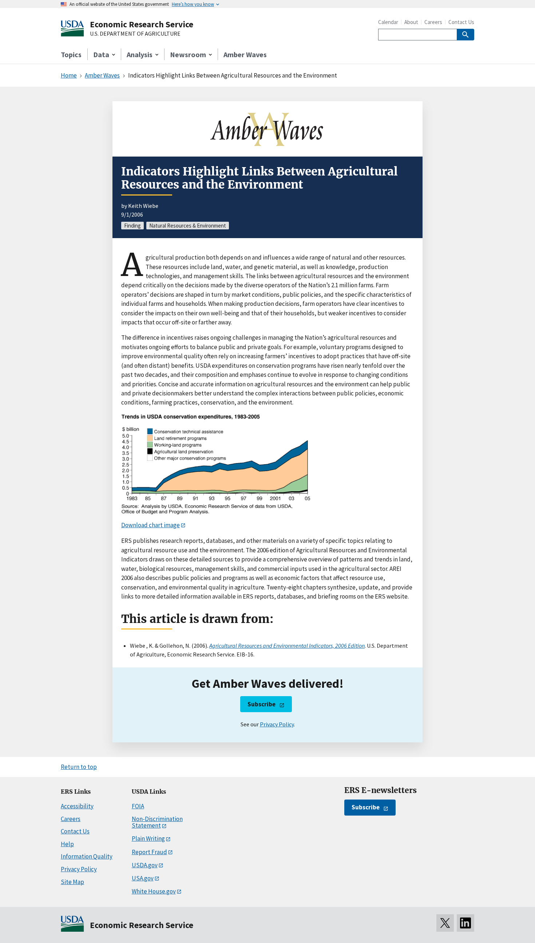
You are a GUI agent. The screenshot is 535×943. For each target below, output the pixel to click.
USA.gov (143, 878)
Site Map (72, 882)
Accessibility (77, 806)
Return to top (79, 767)
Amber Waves (245, 54)
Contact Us (461, 22)
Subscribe (261, 704)
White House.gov (154, 891)
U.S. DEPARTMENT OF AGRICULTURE (135, 34)
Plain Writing (148, 839)
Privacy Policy (277, 724)
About (411, 22)
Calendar (388, 22)
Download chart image (150, 525)
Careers (433, 22)
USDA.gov (145, 865)
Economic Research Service (141, 24)
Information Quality (86, 856)
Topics (71, 54)
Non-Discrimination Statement (157, 822)
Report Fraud (149, 852)
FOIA (138, 806)
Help (67, 844)
